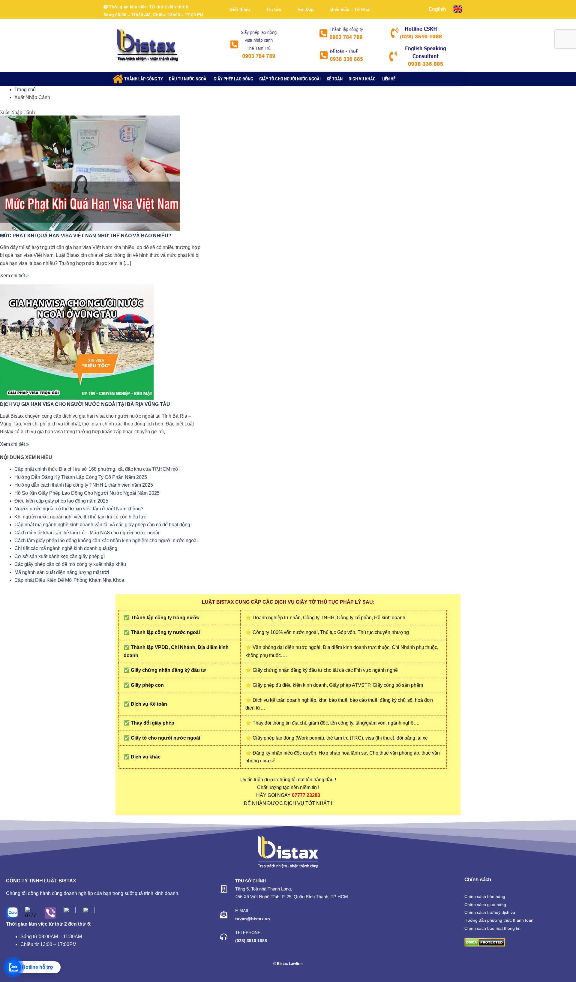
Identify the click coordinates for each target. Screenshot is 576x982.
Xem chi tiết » (14, 275)
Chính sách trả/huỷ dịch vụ (489, 912)
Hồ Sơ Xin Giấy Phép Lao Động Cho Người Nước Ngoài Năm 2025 (87, 493)
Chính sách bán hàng (484, 896)
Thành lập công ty (143, 79)
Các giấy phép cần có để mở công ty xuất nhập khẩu (70, 564)
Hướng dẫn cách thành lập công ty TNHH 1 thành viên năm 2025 (83, 485)
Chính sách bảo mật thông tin (492, 928)
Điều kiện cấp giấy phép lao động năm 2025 (61, 500)
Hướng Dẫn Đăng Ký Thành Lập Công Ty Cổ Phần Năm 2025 (80, 477)
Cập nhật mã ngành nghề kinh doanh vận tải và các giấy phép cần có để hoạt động (102, 524)
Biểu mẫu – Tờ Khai (350, 9)
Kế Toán (335, 79)
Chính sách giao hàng (485, 904)
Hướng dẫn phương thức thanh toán (498, 920)
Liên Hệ (388, 79)
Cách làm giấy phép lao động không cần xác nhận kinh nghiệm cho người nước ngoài (106, 540)
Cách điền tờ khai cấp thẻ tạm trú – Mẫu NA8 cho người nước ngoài (86, 532)
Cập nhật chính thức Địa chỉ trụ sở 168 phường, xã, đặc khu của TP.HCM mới (97, 469)
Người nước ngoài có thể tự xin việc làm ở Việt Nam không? (78, 508)
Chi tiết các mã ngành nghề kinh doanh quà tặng (65, 548)
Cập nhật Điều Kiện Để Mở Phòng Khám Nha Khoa (69, 580)
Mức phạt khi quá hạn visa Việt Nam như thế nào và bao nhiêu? (85, 235)
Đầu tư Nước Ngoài (188, 79)
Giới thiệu (240, 9)
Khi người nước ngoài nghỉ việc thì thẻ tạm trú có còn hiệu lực (80, 516)
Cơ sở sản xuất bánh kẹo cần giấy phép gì (59, 556)
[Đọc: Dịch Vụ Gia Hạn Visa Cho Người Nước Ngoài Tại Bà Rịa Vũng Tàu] (77, 341)
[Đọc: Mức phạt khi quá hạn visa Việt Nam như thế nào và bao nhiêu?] (90, 173)
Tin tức (273, 9)
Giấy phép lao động (233, 79)
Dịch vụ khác (362, 79)
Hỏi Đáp (306, 9)
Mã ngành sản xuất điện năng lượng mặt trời (61, 572)
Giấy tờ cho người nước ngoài (290, 79)
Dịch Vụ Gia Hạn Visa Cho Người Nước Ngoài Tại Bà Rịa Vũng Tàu (85, 404)
